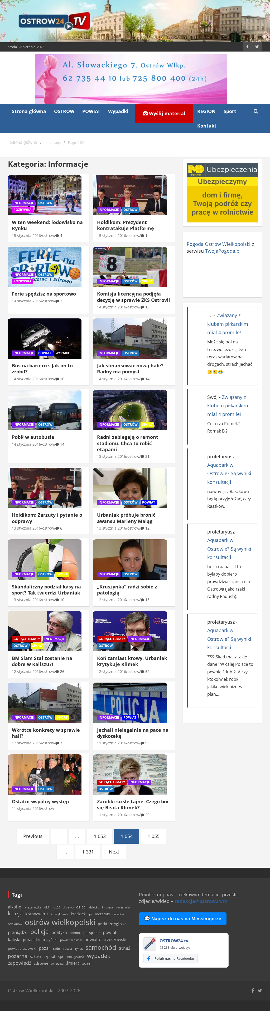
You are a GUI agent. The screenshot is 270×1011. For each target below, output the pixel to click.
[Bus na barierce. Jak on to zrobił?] (45, 338)
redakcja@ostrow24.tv (201, 901)
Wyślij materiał (166, 113)
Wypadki (118, 111)
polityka (59, 932)
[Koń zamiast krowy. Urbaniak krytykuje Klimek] (130, 631)
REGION (206, 111)
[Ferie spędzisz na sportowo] (45, 267)
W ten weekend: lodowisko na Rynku (47, 225)
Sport (230, 111)
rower (68, 948)
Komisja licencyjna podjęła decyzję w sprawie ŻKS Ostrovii (133, 297)
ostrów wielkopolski (60, 922)
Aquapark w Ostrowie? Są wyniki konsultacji (229, 473)
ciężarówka (33, 907)
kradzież (78, 913)
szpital (49, 956)
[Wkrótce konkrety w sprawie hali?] (45, 703)
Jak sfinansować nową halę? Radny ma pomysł (130, 368)
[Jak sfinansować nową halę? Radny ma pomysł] (130, 338)
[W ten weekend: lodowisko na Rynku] (45, 195)
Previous (32, 836)
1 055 (154, 836)
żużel (86, 963)
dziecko (94, 907)
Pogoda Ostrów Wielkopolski (218, 244)
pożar (44, 948)
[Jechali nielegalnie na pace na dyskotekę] (130, 703)
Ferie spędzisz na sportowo (44, 294)
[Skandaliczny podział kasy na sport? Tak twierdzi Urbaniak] (45, 559)
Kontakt (206, 126)
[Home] (23, 143)
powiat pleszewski (22, 948)
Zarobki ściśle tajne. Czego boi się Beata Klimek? (132, 804)
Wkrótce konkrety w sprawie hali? (46, 733)
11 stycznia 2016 (111, 742)
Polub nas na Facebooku (174, 958)
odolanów (15, 924)
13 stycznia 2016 (111, 456)
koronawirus (36, 913)
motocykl (102, 914)
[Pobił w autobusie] (45, 410)
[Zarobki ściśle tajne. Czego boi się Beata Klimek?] (130, 774)
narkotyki (118, 914)
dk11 (47, 907)
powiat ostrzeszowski (105, 939)
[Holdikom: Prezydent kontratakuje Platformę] (130, 195)
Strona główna (29, 111)
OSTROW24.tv (174, 941)
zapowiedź (19, 963)
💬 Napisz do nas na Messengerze (182, 918)
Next (114, 852)
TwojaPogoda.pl (223, 251)
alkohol (15, 907)
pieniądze (18, 932)
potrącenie (91, 932)
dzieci (81, 907)
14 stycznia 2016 (26, 300)
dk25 (57, 907)
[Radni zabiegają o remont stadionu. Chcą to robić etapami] (130, 410)
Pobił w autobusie (33, 437)
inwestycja (122, 907)
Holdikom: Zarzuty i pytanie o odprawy (47, 518)
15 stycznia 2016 (26, 235)
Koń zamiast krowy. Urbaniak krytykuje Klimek (132, 661)
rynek (79, 949)
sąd (60, 956)
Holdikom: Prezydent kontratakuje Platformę (125, 225)
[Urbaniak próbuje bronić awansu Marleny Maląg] (130, 488)
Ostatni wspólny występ (40, 801)
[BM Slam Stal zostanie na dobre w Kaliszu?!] (45, 631)
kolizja (15, 913)
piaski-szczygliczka (112, 923)
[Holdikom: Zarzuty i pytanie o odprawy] (45, 488)
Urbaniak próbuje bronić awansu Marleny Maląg (126, 518)
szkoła (35, 956)
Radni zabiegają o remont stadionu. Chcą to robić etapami (127, 443)
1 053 (100, 836)
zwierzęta (57, 964)
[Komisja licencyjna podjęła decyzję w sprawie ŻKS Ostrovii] (130, 267)
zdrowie (41, 963)
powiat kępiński (71, 940)
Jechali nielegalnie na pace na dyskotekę (132, 733)
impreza (107, 907)
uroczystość (75, 956)
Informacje (23, 203)
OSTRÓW (64, 111)
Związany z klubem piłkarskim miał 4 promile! (227, 324)
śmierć (73, 963)
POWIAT (91, 111)
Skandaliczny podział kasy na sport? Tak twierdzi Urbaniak (46, 589)
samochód (100, 947)
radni (57, 949)
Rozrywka (22, 209)
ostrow (48, 235)
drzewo (68, 907)
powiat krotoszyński (40, 939)
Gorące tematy (26, 639)
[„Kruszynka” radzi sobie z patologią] (130, 559)
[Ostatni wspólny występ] (45, 774)
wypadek (98, 955)
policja (39, 932)
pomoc (75, 932)
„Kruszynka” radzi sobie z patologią (127, 589)
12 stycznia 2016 (111, 599)
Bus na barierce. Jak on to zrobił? (42, 368)
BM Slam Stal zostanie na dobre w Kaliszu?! (42, 661)
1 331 (88, 852)
